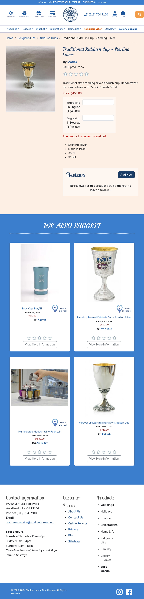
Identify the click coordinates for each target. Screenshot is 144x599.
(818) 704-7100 (98, 14)
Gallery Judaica (106, 558)
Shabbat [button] (40, 29)
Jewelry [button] (109, 29)
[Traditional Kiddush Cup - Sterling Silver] (30, 78)
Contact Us (75, 517)
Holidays (106, 511)
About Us (11, 17)
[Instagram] (119, 591)
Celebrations (109, 525)
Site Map (74, 541)
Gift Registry (39, 17)
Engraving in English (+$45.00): (73, 107)
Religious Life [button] (92, 29)
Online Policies (77, 523)
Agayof (42, 320)
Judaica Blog (24, 17)
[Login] (114, 13)
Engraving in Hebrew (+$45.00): (73, 123)
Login (114, 17)
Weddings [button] (12, 29)
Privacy (73, 529)
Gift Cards (52, 17)
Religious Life (107, 540)
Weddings (107, 505)
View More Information (40, 344)
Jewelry (106, 549)
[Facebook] (128, 591)
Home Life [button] (73, 29)
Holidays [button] (26, 29)
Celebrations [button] (57, 29)
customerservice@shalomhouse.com (30, 522)
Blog (71, 535)
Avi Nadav (106, 329)
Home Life (107, 531)
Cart (123, 15)
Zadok (72, 62)
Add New (126, 174)
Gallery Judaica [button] (128, 29)
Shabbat (106, 518)
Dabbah (106, 434)
